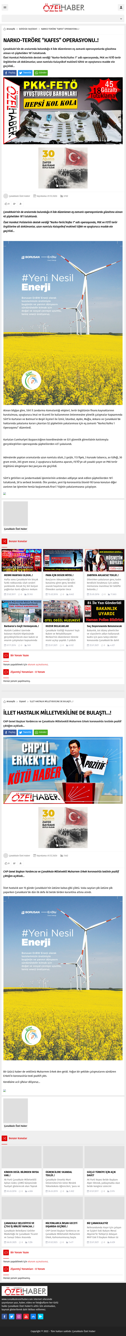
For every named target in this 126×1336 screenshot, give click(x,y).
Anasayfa (11, 29)
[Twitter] (11, 1316)
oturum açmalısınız (38, 664)
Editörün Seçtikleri (28, 29)
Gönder (43, 72)
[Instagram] (19, 1316)
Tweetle (27, 72)
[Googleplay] (40, 1316)
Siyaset (22, 701)
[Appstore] (33, 1316)
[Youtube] (26, 1316)
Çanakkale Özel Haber (19, 196)
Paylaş (12, 72)
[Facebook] (4, 1316)
